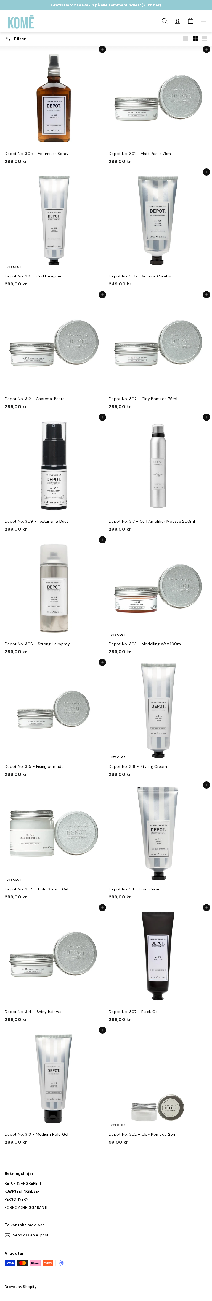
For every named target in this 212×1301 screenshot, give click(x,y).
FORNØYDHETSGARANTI (26, 1207)
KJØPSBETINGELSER (22, 1191)
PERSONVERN (17, 1199)
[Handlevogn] (190, 21)
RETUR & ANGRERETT (23, 1183)
